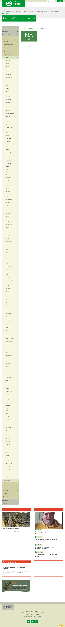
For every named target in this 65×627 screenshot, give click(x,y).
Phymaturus (7, 480)
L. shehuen (7, 410)
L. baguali (7, 91)
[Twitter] (32, 621)
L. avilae (6, 85)
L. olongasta (7, 319)
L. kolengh (7, 263)
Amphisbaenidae (7, 38)
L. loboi (6, 283)
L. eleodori (7, 188)
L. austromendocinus (9, 82)
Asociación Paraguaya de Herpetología (32, 618)
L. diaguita (7, 169)
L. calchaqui (7, 105)
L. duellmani (7, 183)
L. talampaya (8, 424)
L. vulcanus (7, 466)
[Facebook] (28, 621)
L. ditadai (7, 174)
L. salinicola (7, 388)
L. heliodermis (8, 241)
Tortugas (4, 503)
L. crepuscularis (8, 152)
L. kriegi (6, 269)
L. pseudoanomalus (9, 344)
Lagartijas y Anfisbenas (8, 35)
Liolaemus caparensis (10, 113)
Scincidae (5, 490)
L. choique (7, 144)
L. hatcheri (7, 238)
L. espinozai (7, 196)
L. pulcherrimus (8, 349)
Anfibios (4, 28)
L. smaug (7, 419)
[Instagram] (36, 621)
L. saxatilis (7, 397)
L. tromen (7, 449)
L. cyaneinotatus (8, 160)
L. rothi (6, 380)
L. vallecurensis (8, 463)
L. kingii (6, 260)
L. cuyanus (7, 155)
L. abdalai (7, 63)
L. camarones (8, 107)
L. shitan (6, 413)
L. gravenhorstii (8, 224)
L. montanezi (7, 297)
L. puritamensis (8, 358)
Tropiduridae (6, 497)
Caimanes (5, 31)
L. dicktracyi (7, 171)
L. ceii (6, 124)
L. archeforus (8, 80)
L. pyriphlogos (8, 363)
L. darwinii (7, 166)
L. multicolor (7, 308)
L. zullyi (6, 477)
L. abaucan (7, 60)
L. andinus (7, 69)
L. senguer (7, 408)
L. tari (6, 430)
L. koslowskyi (8, 266)
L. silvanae (7, 416)
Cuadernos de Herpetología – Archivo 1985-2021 (32, 613)
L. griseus (7, 227)
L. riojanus (7, 374)
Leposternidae (6, 51)
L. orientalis (7, 322)
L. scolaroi (7, 402)
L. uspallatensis (8, 460)
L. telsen (7, 435)
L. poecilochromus (9, 341)
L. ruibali (7, 383)
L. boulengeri (8, 99)
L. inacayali (7, 249)
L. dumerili (7, 185)
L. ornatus (7, 327)
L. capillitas (7, 116)
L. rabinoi (7, 369)
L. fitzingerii (7, 208)
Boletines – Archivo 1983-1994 (32, 614)
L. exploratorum (8, 199)
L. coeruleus (7, 149)
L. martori (7, 291)
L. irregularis (7, 255)
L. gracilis (7, 221)
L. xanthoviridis (8, 472)
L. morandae (7, 302)
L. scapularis (7, 399)
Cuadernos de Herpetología (32, 611)
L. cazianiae (7, 121)
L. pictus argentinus (9, 338)
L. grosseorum (8, 230)
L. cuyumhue (7, 158)
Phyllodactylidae (7, 484)
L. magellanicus (8, 285)
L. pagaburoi (7, 330)
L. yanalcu (7, 474)
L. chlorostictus (8, 141)
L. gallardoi (7, 213)
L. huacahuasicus (8, 244)
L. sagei (6, 385)
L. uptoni (7, 458)
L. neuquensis (8, 313)
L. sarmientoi (8, 394)
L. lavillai (7, 274)
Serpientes (5, 500)
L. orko (6, 324)
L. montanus (7, 299)
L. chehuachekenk (9, 133)
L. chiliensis (7, 135)
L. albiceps (7, 66)
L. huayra (7, 247)
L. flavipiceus (8, 210)
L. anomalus (7, 71)
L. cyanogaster (8, 163)
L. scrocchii (7, 405)
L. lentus (7, 277)
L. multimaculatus (9, 310)
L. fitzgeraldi (7, 205)
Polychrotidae (6, 487)
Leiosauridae (6, 48)
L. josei (6, 258)
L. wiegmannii (8, 469)
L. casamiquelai (8, 119)
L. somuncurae (8, 422)
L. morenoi (7, 305)
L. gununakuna (8, 233)
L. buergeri (7, 102)
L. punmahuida (8, 355)
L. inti (6, 252)
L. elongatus (7, 191)
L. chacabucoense (9, 127)
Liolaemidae (6, 54)
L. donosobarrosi (8, 177)
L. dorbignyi (7, 180)
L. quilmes (7, 366)
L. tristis (6, 447)
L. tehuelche (7, 433)
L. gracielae (7, 219)
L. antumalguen (8, 74)
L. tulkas (6, 452)
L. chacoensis (8, 130)
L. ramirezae (7, 372)
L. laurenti (7, 272)
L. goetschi (7, 216)
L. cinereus (7, 146)
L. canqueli (7, 110)
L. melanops (7, 294)
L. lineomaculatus (9, 280)
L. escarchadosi (8, 194)
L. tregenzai (7, 444)
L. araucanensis (8, 77)
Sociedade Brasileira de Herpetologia (32, 616)
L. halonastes (8, 235)
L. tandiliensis (8, 427)
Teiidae (5, 493)
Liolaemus (6, 57)
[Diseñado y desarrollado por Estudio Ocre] (61, 626)
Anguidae (5, 41)
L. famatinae (7, 202)
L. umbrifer (7, 455)
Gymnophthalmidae (8, 44)
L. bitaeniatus (8, 96)
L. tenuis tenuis (8, 438)
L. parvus (7, 333)
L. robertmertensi (9, 377)
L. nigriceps (7, 316)
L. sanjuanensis (8, 391)
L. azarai (7, 88)
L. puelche (7, 347)
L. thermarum (8, 441)
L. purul (6, 360)
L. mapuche (7, 288)
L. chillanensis (8, 138)
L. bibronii (7, 94)
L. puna (6, 352)
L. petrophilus (8, 335)
